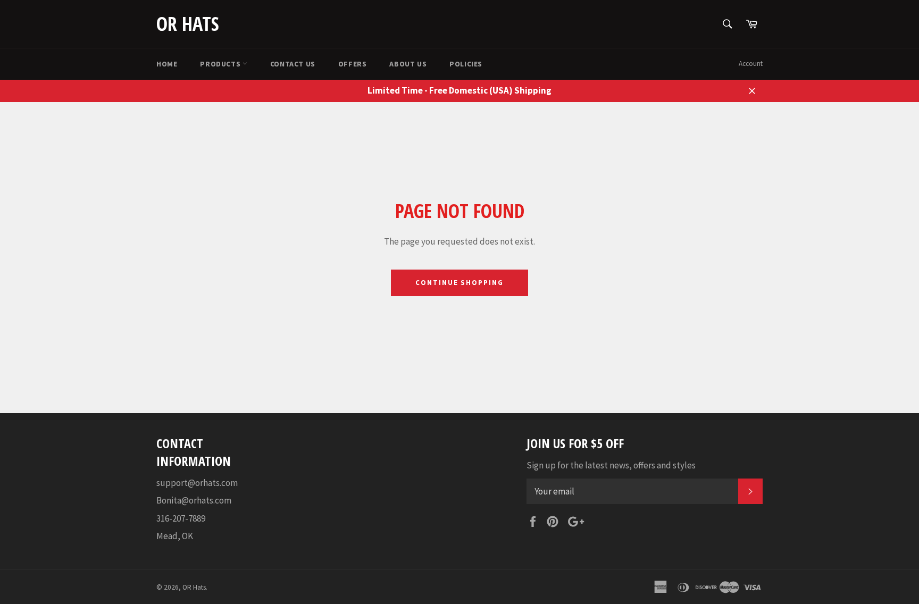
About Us (408, 64)
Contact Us (292, 64)
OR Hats (187, 24)
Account (751, 63)
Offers (352, 64)
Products (221, 64)
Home (166, 64)
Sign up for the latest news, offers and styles (611, 465)
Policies (465, 64)
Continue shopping (459, 282)
